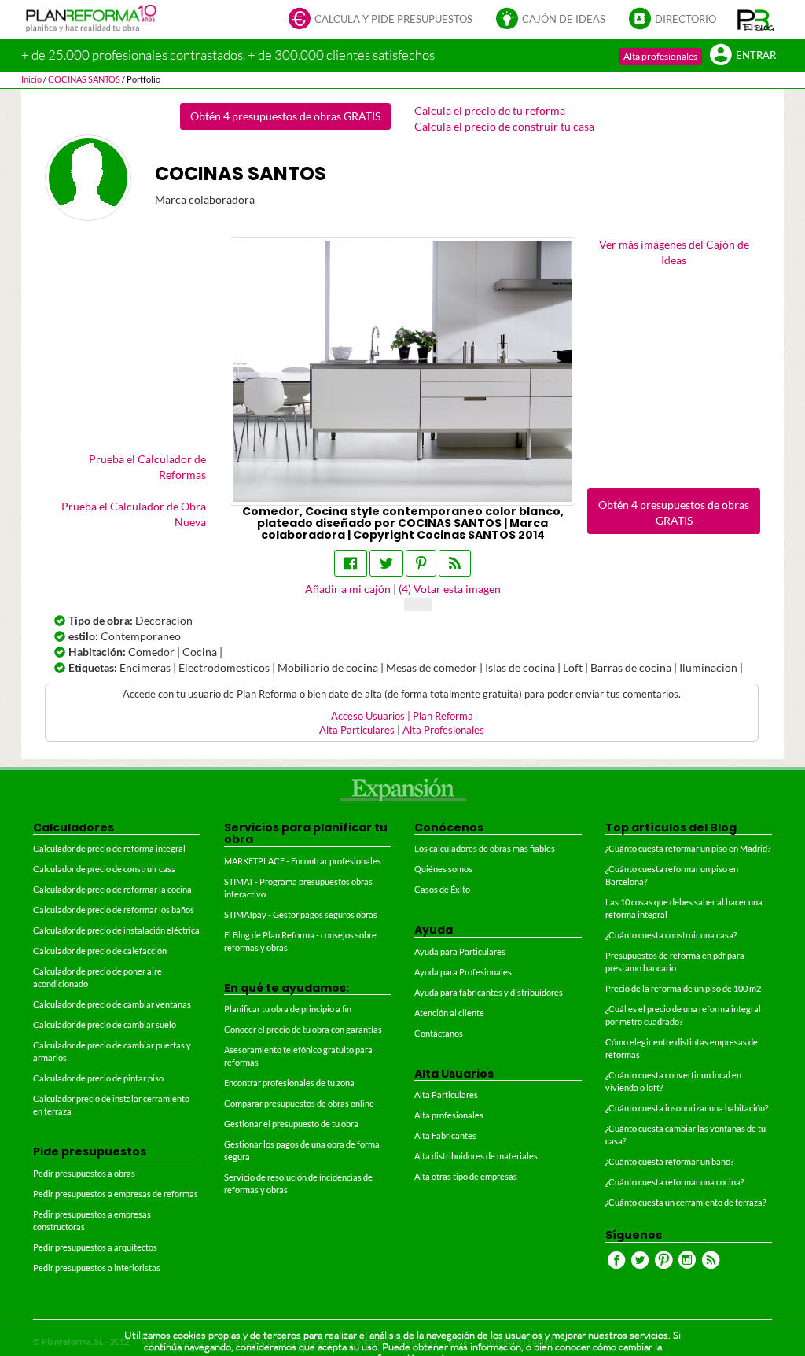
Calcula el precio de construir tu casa (504, 126)
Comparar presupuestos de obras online (299, 1103)
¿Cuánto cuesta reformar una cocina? (674, 1182)
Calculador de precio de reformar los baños (113, 910)
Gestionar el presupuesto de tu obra (291, 1123)
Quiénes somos (443, 869)
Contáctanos (438, 1033)
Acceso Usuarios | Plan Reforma (402, 716)
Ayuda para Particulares (459, 951)
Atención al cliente (449, 1013)
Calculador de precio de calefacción (100, 950)
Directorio (685, 19)
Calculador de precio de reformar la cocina (112, 889)
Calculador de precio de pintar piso (98, 1078)
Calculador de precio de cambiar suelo (104, 1024)
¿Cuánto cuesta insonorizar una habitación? (686, 1108)
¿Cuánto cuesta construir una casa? (671, 935)
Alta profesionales (660, 56)
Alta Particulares (357, 730)
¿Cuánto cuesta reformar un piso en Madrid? (687, 848)
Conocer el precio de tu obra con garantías (303, 1029)
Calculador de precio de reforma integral (109, 848)
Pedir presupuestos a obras (84, 1173)
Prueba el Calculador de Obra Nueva (133, 514)
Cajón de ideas (563, 19)
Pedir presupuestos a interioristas (96, 1267)
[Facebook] (350, 563)
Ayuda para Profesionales (463, 972)
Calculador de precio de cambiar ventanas (112, 1004)
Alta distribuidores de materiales (476, 1156)
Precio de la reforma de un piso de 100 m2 (683, 988)
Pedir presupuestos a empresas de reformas (115, 1193)
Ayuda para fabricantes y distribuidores (488, 992)
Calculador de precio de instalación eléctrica (116, 930)
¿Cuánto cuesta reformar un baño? (669, 1161)
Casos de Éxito (442, 889)
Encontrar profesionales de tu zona (289, 1083)
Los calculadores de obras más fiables (484, 848)
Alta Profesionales (443, 730)
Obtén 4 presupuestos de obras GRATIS (285, 116)
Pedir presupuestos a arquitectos (95, 1247)
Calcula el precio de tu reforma (489, 110)
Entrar (756, 55)
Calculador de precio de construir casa (104, 869)
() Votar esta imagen (450, 588)
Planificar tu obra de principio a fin (287, 1009)
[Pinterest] (421, 563)
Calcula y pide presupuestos (393, 19)
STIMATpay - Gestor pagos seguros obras (300, 914)
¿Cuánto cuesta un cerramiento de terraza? (685, 1202)
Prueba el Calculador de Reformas (147, 466)
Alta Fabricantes (445, 1135)
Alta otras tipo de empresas (465, 1176)
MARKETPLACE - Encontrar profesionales (302, 861)
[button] (756, 19)
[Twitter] (386, 563)
